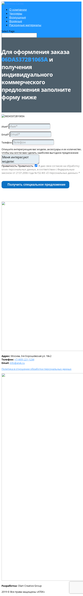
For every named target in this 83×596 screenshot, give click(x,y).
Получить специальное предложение (36, 184)
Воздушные (17, 17)
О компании (18, 9)
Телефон (7, 142)
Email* (5, 134)
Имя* (5, 126)
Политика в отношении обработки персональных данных (36, 369)
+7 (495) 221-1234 (24, 359)
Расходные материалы (25, 25)
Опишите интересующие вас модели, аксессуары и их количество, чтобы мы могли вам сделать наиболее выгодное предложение (41, 150)
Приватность (9, 166)
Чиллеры (15, 13)
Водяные (15, 21)
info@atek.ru (17, 363)
